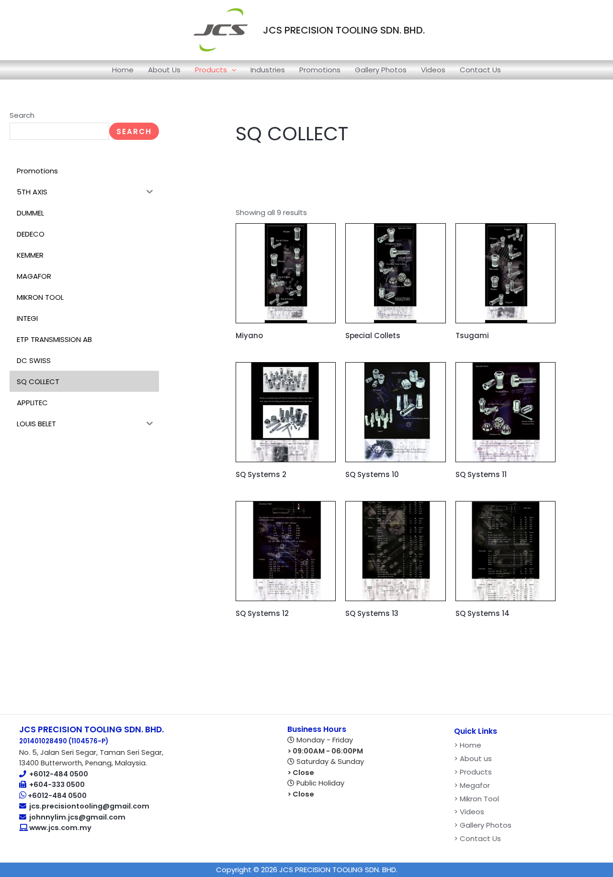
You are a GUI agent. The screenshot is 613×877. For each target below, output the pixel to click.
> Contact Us (477, 838)
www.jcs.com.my (59, 827)
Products (211, 70)
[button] (231, 70)
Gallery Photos (381, 70)
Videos (433, 70)
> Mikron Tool (476, 799)
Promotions (320, 70)
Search (22, 115)
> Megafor (472, 785)
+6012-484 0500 (58, 774)
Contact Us (480, 70)
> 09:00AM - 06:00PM (325, 751)
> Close (300, 772)
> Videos (469, 812)
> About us (473, 758)
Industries (267, 70)
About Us (164, 70)
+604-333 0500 (57, 784)
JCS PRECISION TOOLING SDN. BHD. (344, 30)
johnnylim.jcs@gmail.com (77, 817)
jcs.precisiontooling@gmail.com (89, 806)
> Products (473, 772)
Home (123, 70)
